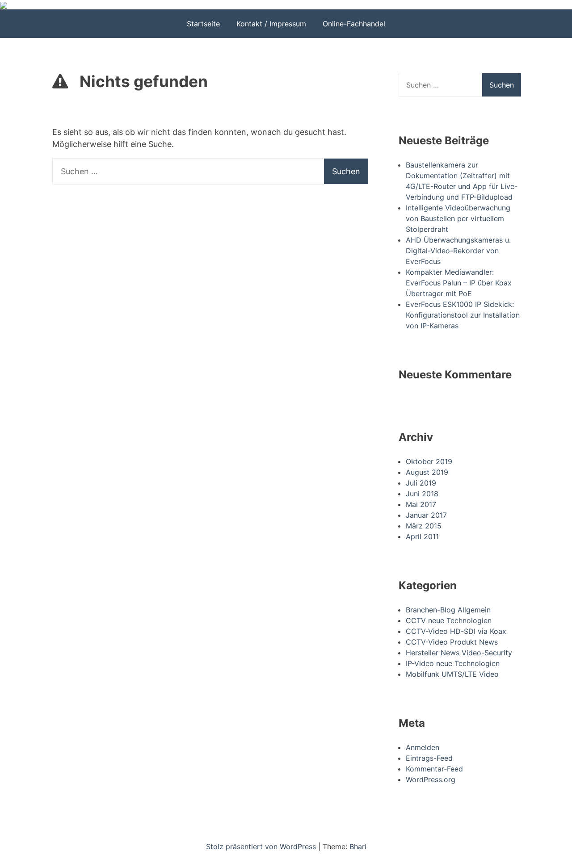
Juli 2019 (421, 482)
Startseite (203, 23)
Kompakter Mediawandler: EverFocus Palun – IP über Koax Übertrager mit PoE (459, 283)
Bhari (357, 846)
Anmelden (422, 747)
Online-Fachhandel (354, 23)
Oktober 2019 (429, 461)
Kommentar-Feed (434, 768)
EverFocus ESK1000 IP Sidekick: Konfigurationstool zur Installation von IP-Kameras (463, 315)
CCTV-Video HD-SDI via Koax (456, 631)
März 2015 (424, 525)
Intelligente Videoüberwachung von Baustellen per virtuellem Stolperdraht (458, 218)
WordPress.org (430, 779)
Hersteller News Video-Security (459, 652)
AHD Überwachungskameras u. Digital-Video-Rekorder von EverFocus (458, 250)
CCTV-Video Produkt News (452, 641)
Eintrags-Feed (429, 758)
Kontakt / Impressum (271, 23)
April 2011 (422, 536)
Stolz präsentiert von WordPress (262, 846)
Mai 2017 (421, 504)
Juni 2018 (422, 493)
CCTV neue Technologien (449, 620)
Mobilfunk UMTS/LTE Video (452, 674)
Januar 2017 (426, 515)
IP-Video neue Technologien (453, 663)
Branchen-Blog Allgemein (448, 609)
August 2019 (427, 472)
